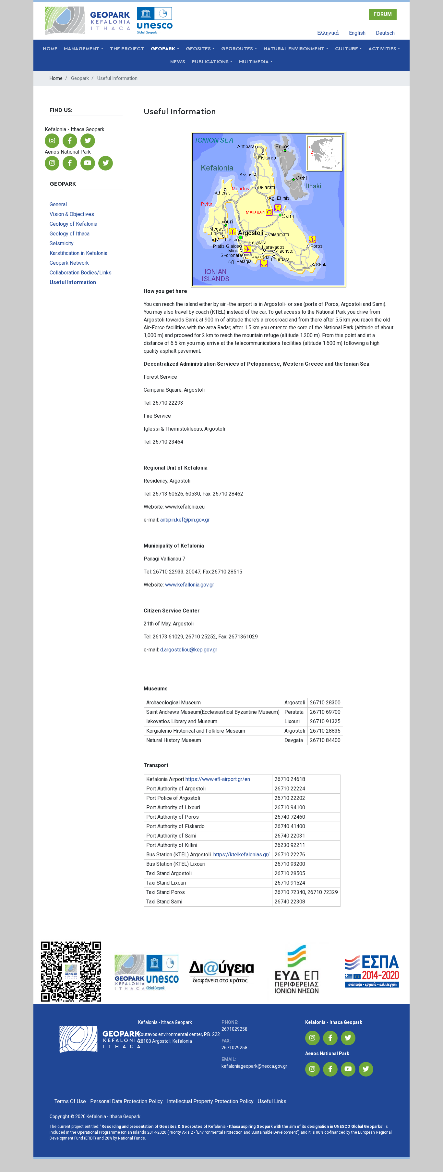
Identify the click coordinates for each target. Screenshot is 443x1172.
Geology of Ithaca (70, 234)
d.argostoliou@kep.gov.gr (188, 650)
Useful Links (272, 1101)
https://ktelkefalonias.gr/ (241, 854)
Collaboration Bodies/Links (81, 273)
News (177, 61)
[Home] (87, 21)
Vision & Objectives (72, 214)
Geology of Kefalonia (73, 224)
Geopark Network (69, 263)
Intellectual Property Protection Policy (210, 1101)
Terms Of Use (70, 1101)
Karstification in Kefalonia (78, 253)
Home (50, 48)
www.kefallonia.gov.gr (189, 585)
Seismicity (62, 243)
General (58, 204)
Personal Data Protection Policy (126, 1101)
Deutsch (385, 33)
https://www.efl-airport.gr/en (218, 779)
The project (127, 48)
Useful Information (73, 282)
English (357, 33)
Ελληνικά (328, 33)
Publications (210, 61)
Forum (383, 14)
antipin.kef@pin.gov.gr (185, 520)
